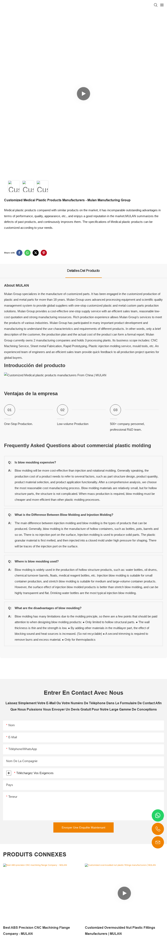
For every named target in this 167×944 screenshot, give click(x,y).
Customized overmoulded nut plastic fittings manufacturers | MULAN (120, 930)
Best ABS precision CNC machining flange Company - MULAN (36, 930)
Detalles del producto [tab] (83, 270)
